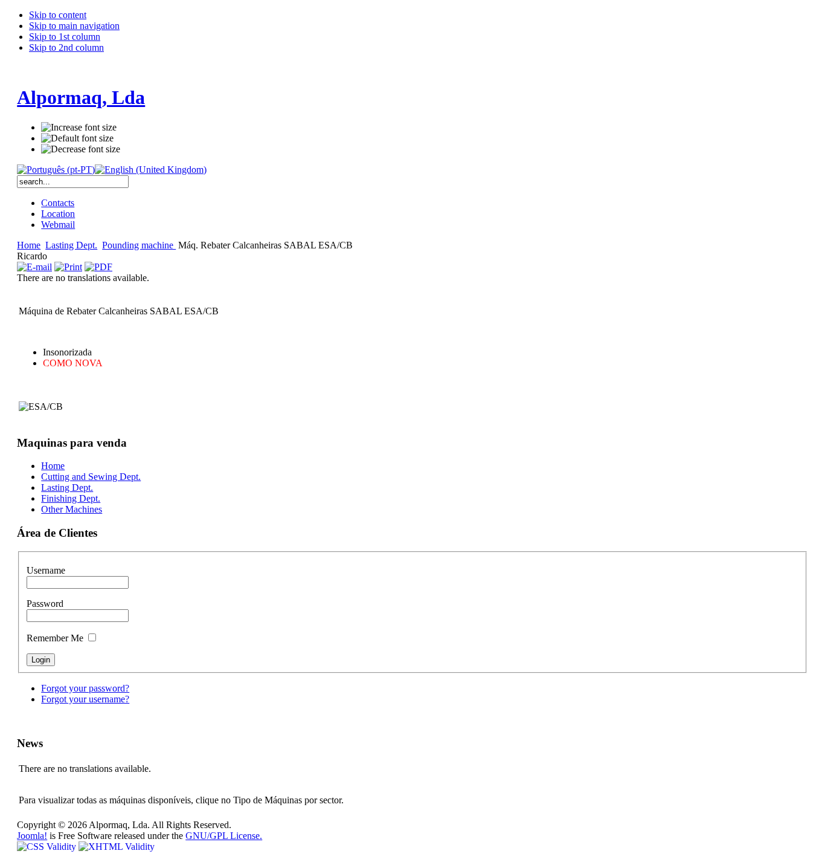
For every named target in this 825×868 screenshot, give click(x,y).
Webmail (58, 224)
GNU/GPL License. (223, 836)
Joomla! (32, 836)
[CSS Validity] (48, 846)
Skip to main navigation (74, 26)
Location (58, 214)
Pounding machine (139, 245)
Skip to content (57, 15)
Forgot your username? (85, 699)
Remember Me (56, 638)
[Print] (68, 267)
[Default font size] (77, 138)
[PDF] (98, 267)
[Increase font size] (79, 127)
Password (45, 603)
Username (46, 570)
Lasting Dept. (71, 245)
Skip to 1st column (64, 36)
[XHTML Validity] (117, 846)
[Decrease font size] (80, 149)
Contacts (57, 203)
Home (28, 245)
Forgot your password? (85, 688)
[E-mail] (34, 267)
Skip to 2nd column (66, 47)
